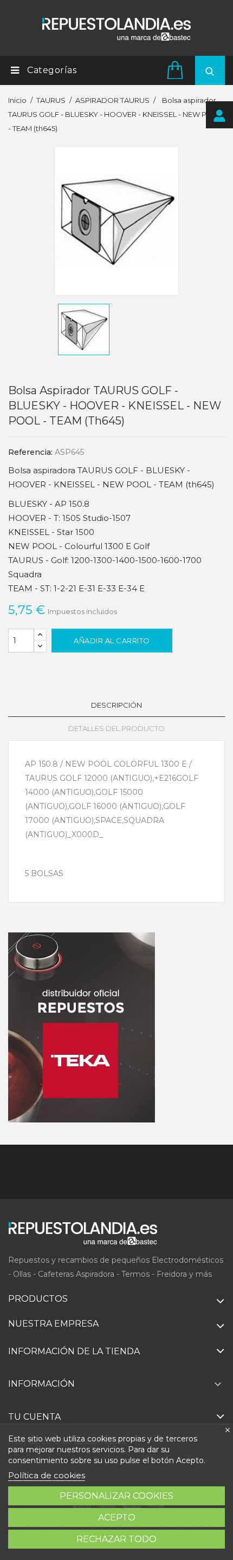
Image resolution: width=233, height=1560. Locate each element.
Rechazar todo (116, 1539)
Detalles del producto (116, 728)
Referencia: (30, 452)
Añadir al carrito (112, 640)
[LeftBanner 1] (82, 1027)
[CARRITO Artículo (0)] (176, 69)
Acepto (116, 1517)
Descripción (116, 705)
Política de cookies (46, 1475)
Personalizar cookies (116, 1496)
